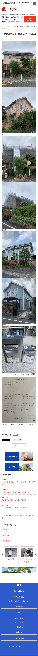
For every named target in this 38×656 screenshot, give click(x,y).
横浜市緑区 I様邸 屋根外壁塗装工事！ (15, 499)
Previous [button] (2, 555)
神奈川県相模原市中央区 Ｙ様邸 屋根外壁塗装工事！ (18, 482)
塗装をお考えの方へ (19, 591)
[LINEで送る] (17, 440)
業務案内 (19, 606)
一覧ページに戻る (19, 445)
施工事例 (14, 26)
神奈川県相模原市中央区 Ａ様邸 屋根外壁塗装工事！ (19, 516)
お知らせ (6, 535)
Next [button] (36, 555)
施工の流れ (20, 597)
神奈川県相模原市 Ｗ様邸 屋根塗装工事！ (16, 507)
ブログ (9, 26)
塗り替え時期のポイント (19, 601)
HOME (3, 26)
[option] (11, 555)
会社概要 (19, 632)
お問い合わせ (19, 638)
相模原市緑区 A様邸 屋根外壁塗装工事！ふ (17, 491)
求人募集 (6, 541)
